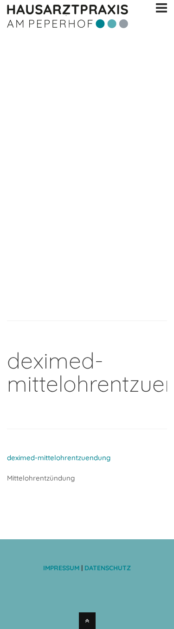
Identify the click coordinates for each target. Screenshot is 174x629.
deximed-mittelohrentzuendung (58, 457)
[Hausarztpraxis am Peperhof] (67, 27)
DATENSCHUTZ (107, 568)
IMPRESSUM (62, 568)
